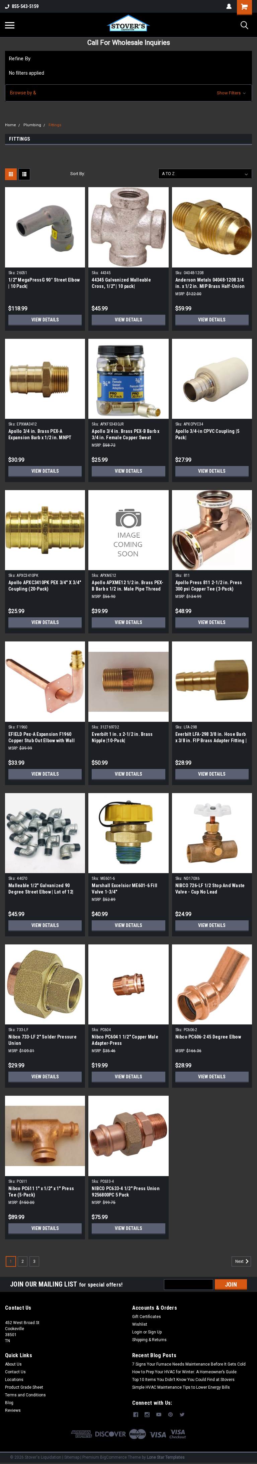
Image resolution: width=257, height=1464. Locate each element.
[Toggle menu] (9, 25)
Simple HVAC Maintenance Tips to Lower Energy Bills (181, 1387)
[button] (128, 92)
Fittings (55, 125)
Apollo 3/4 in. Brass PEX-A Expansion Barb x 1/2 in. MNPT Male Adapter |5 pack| (39, 438)
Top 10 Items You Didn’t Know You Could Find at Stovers (183, 1379)
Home (10, 125)
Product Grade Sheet (24, 1387)
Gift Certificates (146, 1316)
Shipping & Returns (149, 1339)
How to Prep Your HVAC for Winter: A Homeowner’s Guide (184, 1372)
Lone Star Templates (166, 1457)
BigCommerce (113, 1457)
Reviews (13, 1410)
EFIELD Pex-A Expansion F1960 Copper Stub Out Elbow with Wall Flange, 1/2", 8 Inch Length (41, 740)
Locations (14, 1379)
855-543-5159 (25, 6)
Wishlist (139, 1324)
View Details (45, 319)
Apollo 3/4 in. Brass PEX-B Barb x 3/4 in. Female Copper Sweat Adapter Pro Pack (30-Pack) (125, 438)
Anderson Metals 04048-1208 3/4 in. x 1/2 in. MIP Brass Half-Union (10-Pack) (210, 286)
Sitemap (71, 1457)
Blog (9, 1402)
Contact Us (15, 1372)
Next (240, 1261)
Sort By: (77, 173)
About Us (13, 1364)
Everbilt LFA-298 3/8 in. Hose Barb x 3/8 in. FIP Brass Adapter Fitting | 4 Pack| (211, 740)
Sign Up (155, 1332)
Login (137, 1332)
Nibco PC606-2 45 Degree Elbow (208, 1036)
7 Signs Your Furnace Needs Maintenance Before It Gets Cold (189, 1364)
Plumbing (32, 125)
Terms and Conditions (25, 1395)
